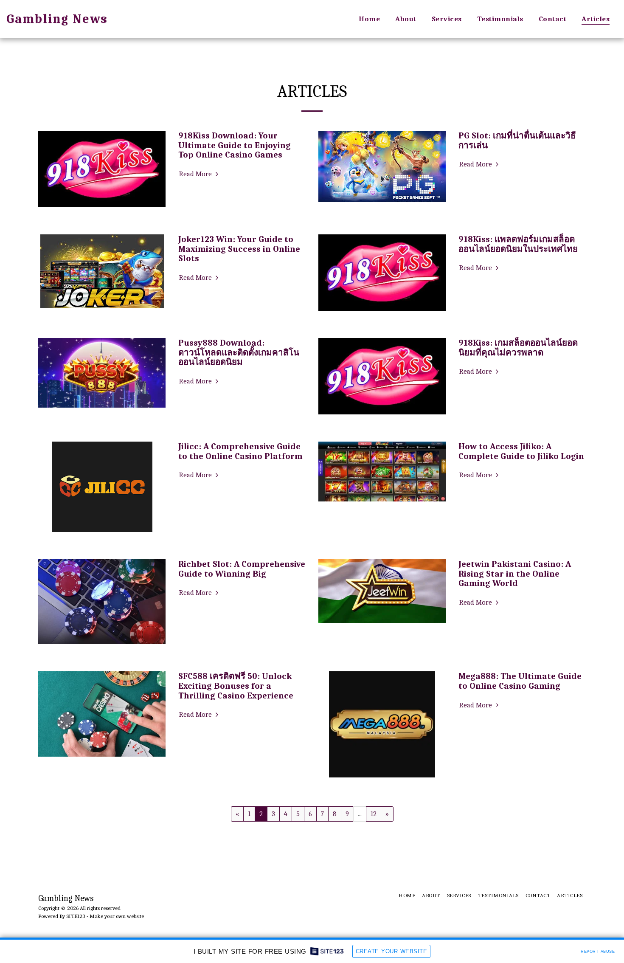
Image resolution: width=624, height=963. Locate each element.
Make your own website (117, 916)
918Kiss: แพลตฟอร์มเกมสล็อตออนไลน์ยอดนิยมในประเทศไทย (518, 244)
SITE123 (75, 916)
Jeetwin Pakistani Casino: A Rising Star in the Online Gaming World (514, 573)
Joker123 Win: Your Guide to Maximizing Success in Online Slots (239, 248)
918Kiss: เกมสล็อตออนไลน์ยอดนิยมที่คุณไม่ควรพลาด (518, 348)
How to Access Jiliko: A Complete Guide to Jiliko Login (521, 451)
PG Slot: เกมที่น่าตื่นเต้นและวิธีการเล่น (517, 140)
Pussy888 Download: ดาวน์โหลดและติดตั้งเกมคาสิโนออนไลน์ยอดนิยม (238, 352)
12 (374, 814)
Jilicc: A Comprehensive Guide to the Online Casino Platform (240, 451)
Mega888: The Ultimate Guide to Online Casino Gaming (520, 681)
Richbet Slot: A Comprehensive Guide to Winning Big (241, 569)
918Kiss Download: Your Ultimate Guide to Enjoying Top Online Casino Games (234, 145)
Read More (196, 174)
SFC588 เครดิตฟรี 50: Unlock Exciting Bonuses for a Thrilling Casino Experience (235, 685)
